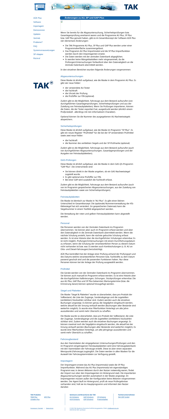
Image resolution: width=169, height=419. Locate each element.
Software (37, 22)
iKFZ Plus (47, 397)
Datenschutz (49, 408)
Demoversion (39, 30)
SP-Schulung (101, 397)
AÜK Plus (37, 18)
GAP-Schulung (88, 397)
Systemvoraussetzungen (44, 50)
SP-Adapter (38, 54)
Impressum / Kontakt (36, 408)
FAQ (35, 46)
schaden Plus (35, 399)
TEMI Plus (33, 397)
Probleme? (38, 42)
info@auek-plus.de (113, 408)
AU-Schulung (74, 397)
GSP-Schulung (88, 399)
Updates (36, 34)
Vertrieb (36, 38)
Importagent (38, 26)
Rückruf (36, 58)
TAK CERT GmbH (123, 397)
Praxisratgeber (102, 399)
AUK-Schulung (75, 399)
